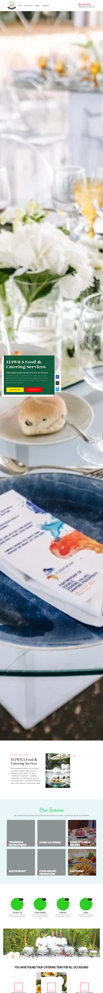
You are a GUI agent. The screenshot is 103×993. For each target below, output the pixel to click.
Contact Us (45, 5)
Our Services (28, 5)
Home (20, 5)
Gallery (37, 5)
